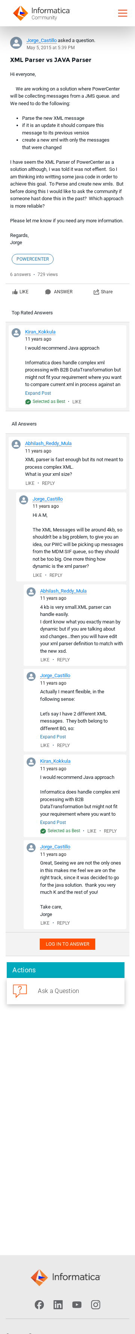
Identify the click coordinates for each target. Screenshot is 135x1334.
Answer (63, 291)
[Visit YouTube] (77, 1305)
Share (106, 291)
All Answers (24, 424)
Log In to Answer (67, 944)
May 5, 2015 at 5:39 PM (51, 47)
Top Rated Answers (32, 312)
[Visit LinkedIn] (58, 1305)
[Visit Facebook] (39, 1305)
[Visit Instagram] (95, 1305)
